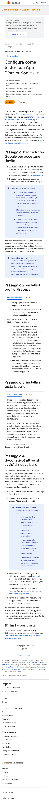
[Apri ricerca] (32, 2)
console (23, 114)
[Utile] (26, 51)
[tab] (14, 297)
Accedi (43, 3)
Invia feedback (13, 56)
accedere (24, 230)
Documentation (10, 9)
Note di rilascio (7, 747)
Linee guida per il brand (10, 751)
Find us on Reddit (8, 715)
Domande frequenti (9, 754)
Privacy (11, 792)
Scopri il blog (6, 712)
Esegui (10, 47)
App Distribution (31, 9)
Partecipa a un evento (9, 726)
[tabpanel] (24, 337)
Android (22, 102)
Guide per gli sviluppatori (11, 688)
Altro (28, 297)
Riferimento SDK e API (10, 691)
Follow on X (6, 719)
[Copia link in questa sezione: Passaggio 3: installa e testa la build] (28, 387)
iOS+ (11, 102)
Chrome (5, 772)
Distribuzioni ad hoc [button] (14, 297)
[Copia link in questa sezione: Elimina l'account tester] (39, 625)
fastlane (28, 120)
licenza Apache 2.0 (11, 667)
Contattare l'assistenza (10, 736)
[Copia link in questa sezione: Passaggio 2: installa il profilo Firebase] (33, 289)
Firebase (7, 44)
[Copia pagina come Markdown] (38, 73)
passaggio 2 (38, 175)
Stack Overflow (7, 740)
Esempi (4, 695)
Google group (7, 743)
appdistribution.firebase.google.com (24, 274)
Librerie (4, 698)
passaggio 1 (37, 576)
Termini (4, 792)
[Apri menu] (3, 2)
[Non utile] (30, 51)
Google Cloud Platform (10, 779)
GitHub (4, 702)
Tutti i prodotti (7, 783)
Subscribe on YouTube (9, 723)
